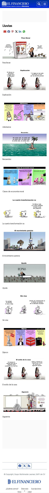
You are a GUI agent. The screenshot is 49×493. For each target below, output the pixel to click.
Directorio (24, 489)
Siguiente (6, 417)
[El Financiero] (15, 4)
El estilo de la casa (10, 385)
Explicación (7, 95)
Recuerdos (7, 159)
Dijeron (5, 352)
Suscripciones (36, 489)
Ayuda (5, 288)
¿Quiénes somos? (12, 489)
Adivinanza (7, 127)
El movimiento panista (11, 256)
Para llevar (6, 63)
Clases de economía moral (13, 192)
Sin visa (5, 320)
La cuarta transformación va (13, 224)
